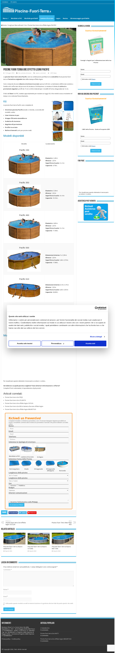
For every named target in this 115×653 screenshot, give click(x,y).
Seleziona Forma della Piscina (20, 459)
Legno (58, 18)
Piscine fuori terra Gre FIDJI (14, 397)
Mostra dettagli (96, 337)
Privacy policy (6, 639)
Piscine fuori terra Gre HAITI (49, 633)
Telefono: (12, 436)
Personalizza (56, 343)
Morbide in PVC (16, 18)
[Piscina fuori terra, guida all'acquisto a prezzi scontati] (27, 9)
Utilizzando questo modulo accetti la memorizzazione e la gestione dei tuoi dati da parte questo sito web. (38, 604)
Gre (25, 25)
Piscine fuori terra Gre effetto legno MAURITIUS (20, 409)
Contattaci (5, 2)
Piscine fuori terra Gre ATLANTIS (15, 400)
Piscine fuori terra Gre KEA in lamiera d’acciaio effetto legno (24, 406)
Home (4, 25)
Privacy (35, 502)
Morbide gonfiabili (31, 18)
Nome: (11, 426)
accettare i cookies (39, 381)
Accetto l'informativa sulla (24, 502)
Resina (65, 18)
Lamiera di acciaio (46, 18)
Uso (10, 483)
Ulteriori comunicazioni (18, 493)
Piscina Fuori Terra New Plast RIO (62, 522)
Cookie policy (16, 639)
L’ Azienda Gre (44, 628)
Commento (7, 570)
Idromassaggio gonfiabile (79, 18)
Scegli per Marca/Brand (15, 25)
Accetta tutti (90, 343)
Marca (5, 18)
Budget (11, 487)
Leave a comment (41, 73)
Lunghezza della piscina (18, 473)
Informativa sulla (88, 79)
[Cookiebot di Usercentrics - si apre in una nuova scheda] (96, 308)
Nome (5, 589)
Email (5, 596)
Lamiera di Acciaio (26, 73)
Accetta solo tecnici (24, 343)
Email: (11, 431)
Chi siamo (13, 2)
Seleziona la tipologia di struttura (22, 442)
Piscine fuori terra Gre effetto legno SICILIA (19, 403)
